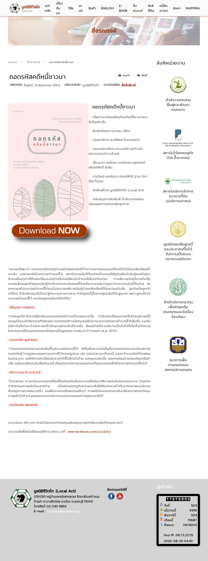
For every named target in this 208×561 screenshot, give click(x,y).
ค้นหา (177, 8)
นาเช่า (81, 8)
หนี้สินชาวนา (163, 8)
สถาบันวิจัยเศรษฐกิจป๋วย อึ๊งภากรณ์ (178, 155)
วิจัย (71, 8)
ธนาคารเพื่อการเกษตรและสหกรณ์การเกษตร (178, 364)
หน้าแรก (12, 62)
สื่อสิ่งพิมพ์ (33, 62)
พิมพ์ (144, 75)
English (107, 8)
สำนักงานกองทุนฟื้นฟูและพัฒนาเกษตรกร (178, 104)
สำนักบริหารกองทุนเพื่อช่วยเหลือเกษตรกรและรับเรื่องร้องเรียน (178, 309)
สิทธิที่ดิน (151, 8)
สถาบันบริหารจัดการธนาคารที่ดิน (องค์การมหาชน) (178, 196)
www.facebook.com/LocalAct (89, 431)
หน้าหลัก (48, 8)
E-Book (123, 8)
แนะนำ (126, 75)
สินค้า (92, 8)
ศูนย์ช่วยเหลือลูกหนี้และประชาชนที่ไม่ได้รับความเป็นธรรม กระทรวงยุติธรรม (178, 251)
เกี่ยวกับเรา (59, 8)
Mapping (193, 8)
